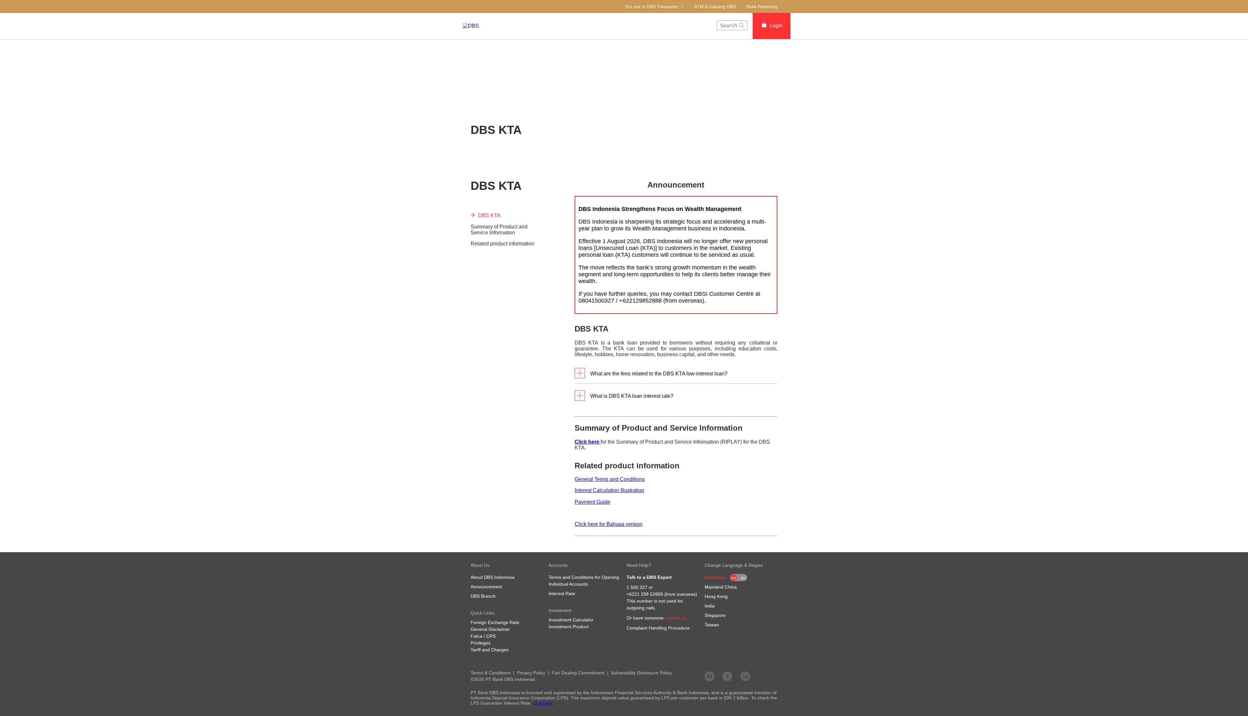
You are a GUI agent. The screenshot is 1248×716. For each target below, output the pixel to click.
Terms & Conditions (491, 672)
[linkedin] (745, 676)
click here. (543, 703)
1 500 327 (637, 587)
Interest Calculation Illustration (609, 490)
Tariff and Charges (490, 649)
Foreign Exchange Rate (495, 622)
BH (743, 578)
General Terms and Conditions (610, 479)
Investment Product (569, 626)
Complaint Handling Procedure (658, 628)
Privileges (480, 642)
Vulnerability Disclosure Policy (641, 672)
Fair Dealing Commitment (578, 672)
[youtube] (709, 676)
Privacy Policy (531, 672)
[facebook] (727, 676)
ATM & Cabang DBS (715, 6)
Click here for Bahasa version (609, 524)
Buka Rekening (761, 6)
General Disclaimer (490, 629)
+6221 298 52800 (645, 594)
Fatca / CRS (483, 636)
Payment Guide (592, 502)
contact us (675, 617)
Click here (588, 442)
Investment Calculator (571, 619)
